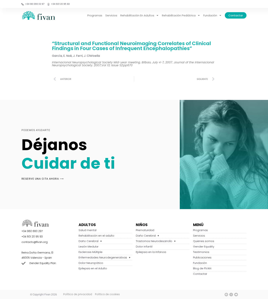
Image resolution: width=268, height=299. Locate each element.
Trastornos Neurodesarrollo (154, 241)
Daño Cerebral (88, 241)
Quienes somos (203, 241)
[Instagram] (231, 294)
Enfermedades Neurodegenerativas (103, 257)
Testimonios (201, 252)
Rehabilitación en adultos (137, 15)
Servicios (111, 15)
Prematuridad (145, 230)
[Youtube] (236, 294)
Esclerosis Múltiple (90, 252)
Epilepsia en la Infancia (151, 252)
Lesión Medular (88, 246)
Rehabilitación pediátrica (179, 15)
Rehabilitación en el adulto (96, 235)
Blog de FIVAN (202, 268)
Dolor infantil (144, 246)
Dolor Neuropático (91, 263)
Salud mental (87, 230)
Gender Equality (203, 246)
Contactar (235, 15)
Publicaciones (202, 257)
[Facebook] (226, 294)
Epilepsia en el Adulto (93, 268)
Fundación (210, 15)
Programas (94, 15)
